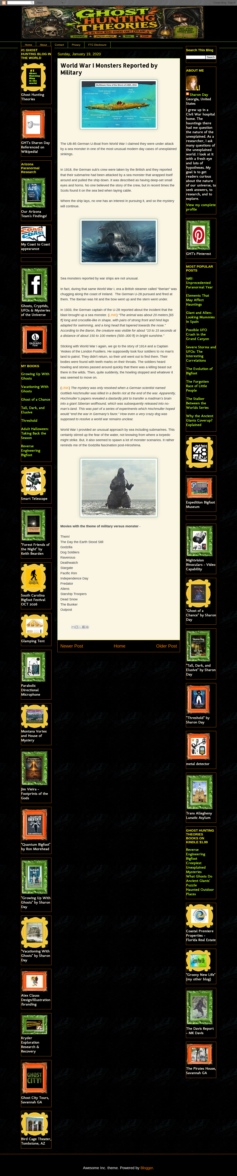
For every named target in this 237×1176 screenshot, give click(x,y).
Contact (59, 44)
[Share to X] (80, 627)
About (43, 44)
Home (28, 44)
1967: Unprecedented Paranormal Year (199, 282)
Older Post (166, 645)
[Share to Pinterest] (87, 627)
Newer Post (71, 645)
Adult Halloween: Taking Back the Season (35, 433)
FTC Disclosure (97, 44)
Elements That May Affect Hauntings (197, 299)
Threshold (29, 420)
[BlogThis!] (77, 627)
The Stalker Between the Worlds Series (197, 403)
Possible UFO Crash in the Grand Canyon (197, 334)
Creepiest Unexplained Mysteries (196, 867)
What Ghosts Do (199, 876)
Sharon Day (199, 94)
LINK (112, 315)
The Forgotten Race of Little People (197, 385)
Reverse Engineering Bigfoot (30, 450)
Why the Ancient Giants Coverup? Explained (199, 420)
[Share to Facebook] (84, 627)
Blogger (147, 1168)
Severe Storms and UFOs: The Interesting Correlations (201, 354)
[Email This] (73, 627)
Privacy (76, 44)
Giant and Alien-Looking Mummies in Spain (200, 317)
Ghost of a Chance (35, 399)
